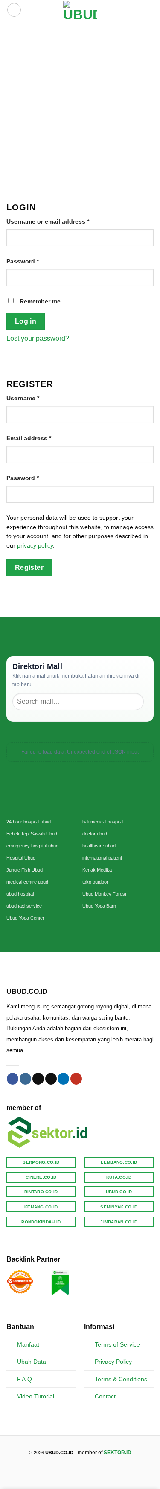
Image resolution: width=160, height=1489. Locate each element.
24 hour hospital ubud (28, 821)
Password (35, 261)
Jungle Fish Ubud (24, 869)
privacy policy (35, 545)
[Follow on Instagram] (25, 1079)
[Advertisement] (80, 104)
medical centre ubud (27, 881)
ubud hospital (20, 893)
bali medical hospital (102, 821)
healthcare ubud (99, 845)
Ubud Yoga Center (25, 917)
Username (35, 398)
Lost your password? (37, 338)
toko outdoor (95, 881)
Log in (26, 321)
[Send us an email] (51, 1079)
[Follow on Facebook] (12, 1079)
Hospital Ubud (20, 857)
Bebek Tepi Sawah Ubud (31, 833)
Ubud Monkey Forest (104, 893)
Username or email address (60, 221)
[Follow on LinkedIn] (63, 1079)
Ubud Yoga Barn (99, 905)
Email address (41, 438)
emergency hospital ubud (32, 845)
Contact (105, 1396)
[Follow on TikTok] (38, 1079)
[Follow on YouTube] (76, 1079)
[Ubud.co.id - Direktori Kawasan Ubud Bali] (80, 10)
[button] (14, 10)
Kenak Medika (97, 869)
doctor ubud (94, 833)
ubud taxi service (24, 905)
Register (29, 567)
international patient (102, 857)
